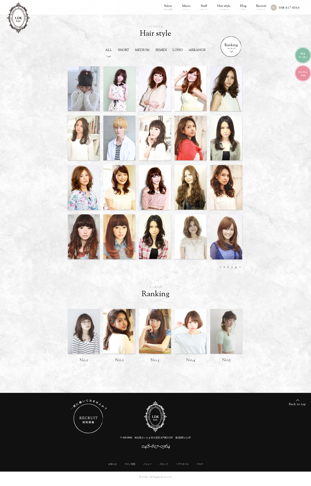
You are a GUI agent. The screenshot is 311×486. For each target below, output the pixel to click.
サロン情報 (167, 7)
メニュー (186, 7)
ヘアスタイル (223, 7)
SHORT (123, 51)
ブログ (243, 7)
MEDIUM (142, 51)
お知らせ (112, 464)
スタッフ (204, 7)
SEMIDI (161, 51)
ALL (108, 51)
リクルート (261, 7)
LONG (178, 51)
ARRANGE (197, 51)
